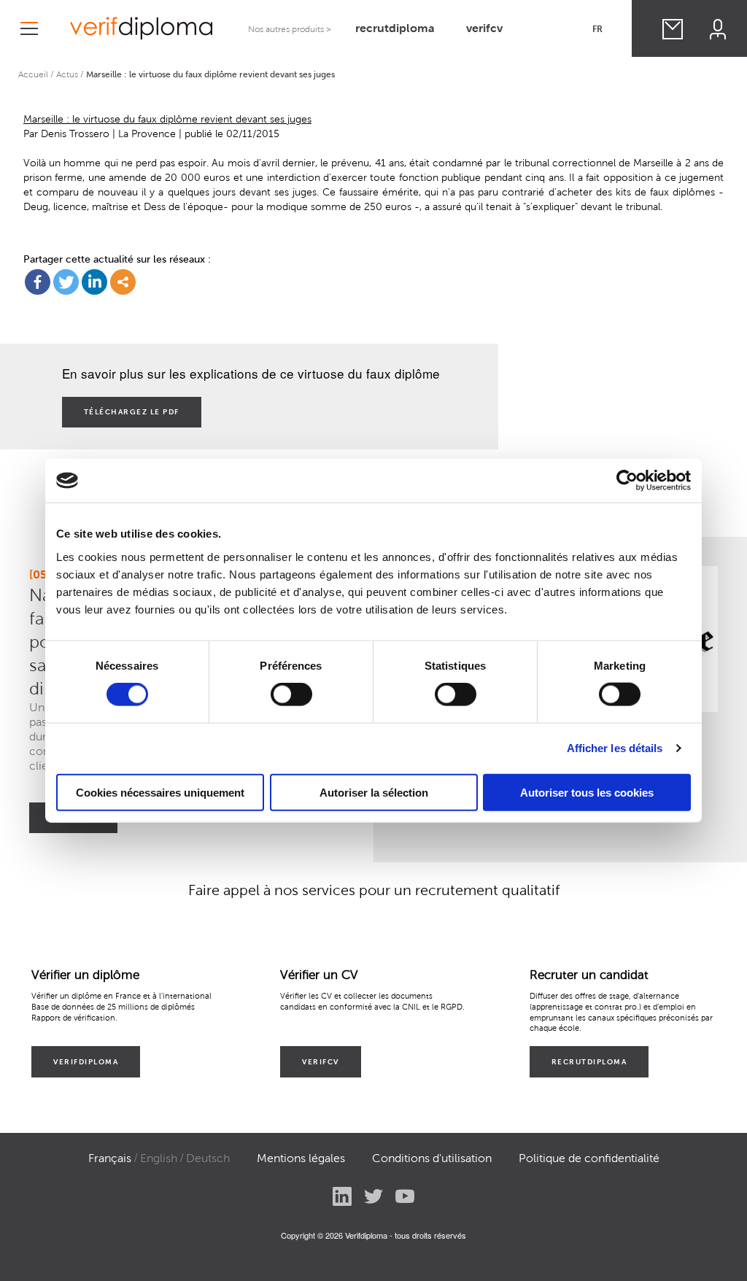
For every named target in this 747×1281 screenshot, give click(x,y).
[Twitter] (66, 282)
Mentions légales (301, 1158)
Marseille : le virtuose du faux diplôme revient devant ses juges (167, 119)
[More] (123, 282)
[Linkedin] (94, 282)
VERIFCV (320, 1062)
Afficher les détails (615, 748)
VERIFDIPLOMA (85, 1062)
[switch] (291, 694)
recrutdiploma (395, 28)
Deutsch (208, 1158)
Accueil (33, 74)
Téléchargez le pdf (131, 412)
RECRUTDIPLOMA (589, 1062)
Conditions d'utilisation (432, 1158)
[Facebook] (37, 282)
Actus (67, 74)
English (158, 1158)
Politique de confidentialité (589, 1158)
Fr (597, 28)
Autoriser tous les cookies (587, 792)
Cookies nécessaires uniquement (160, 792)
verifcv (484, 28)
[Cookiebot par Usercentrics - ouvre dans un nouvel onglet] (627, 481)
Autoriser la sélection (374, 792)
